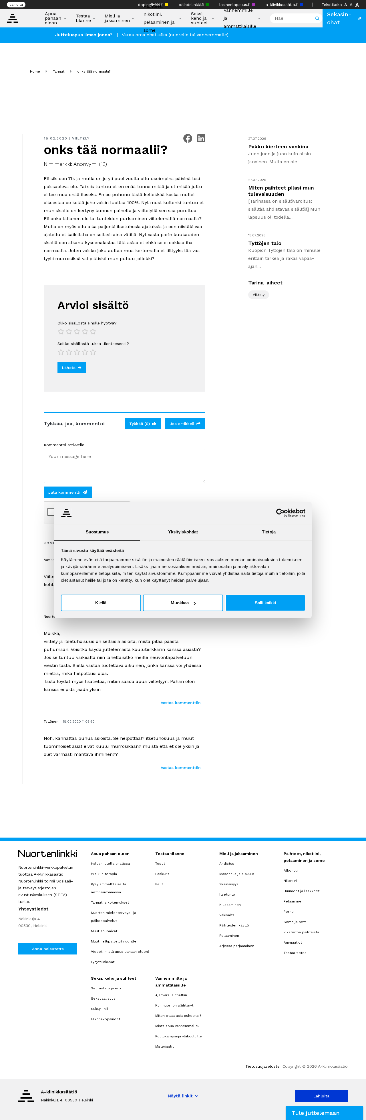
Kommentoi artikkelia (64, 445)
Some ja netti (295, 922)
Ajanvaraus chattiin (171, 995)
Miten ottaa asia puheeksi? (178, 1016)
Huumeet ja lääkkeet (301, 891)
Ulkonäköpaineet (105, 1019)
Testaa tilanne (83, 18)
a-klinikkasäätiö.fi (283, 4)
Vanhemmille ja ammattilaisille (240, 18)
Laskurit (162, 874)
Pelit (159, 884)
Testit (160, 864)
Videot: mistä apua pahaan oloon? (120, 952)
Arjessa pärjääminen (236, 946)
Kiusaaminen (230, 905)
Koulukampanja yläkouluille (178, 1036)
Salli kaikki (265, 602)
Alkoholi (291, 870)
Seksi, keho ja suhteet (199, 18)
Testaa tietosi (295, 953)
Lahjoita (16, 5)
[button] (324, 1113)
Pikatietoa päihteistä (301, 932)
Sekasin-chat (339, 18)
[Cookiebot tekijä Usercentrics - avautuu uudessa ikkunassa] (280, 513)
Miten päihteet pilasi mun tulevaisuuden (281, 191)
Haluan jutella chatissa (110, 864)
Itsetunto (227, 894)
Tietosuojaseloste (262, 1066)
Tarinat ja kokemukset (110, 902)
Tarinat (58, 71)
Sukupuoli (99, 1009)
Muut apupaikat (104, 931)
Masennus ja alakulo (236, 874)
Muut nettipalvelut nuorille (113, 941)
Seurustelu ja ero (106, 988)
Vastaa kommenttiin (181, 702)
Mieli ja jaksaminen (117, 18)
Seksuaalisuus (103, 999)
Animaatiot (293, 942)
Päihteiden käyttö (234, 925)
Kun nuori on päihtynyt (174, 1005)
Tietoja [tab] (269, 531)
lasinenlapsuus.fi (235, 4)
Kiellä (100, 602)
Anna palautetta (48, 948)
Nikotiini (290, 881)
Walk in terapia (104, 874)
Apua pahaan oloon (53, 18)
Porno (289, 912)
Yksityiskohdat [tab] (183, 531)
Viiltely (81, 138)
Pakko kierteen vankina (278, 147)
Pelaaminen (229, 936)
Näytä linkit (180, 1096)
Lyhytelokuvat (102, 962)
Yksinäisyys (228, 884)
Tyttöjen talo (264, 243)
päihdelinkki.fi (192, 4)
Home (35, 71)
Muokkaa (180, 602)
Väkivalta (226, 915)
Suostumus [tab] (97, 531)
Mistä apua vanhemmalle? (177, 1026)
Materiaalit (164, 1047)
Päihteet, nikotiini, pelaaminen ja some (159, 18)
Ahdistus (226, 864)
